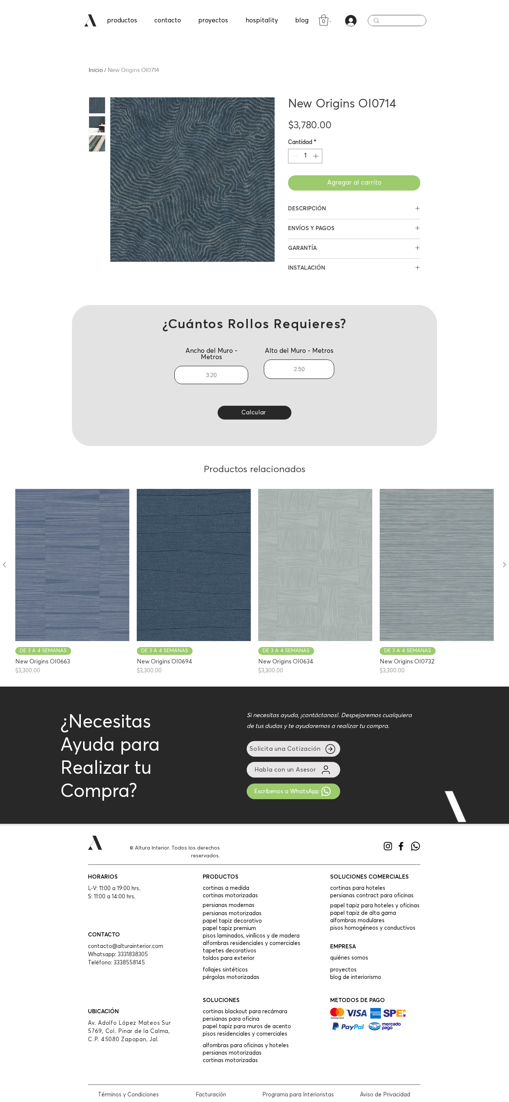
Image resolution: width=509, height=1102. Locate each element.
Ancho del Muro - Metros (211, 354)
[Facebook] (401, 846)
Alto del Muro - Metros (299, 351)
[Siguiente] (504, 564)
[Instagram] (387, 846)
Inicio (96, 70)
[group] (254, 582)
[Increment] (317, 156)
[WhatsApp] (415, 846)
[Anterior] (4, 564)
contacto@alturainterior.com (125, 946)
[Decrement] (294, 156)
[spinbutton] (305, 156)
